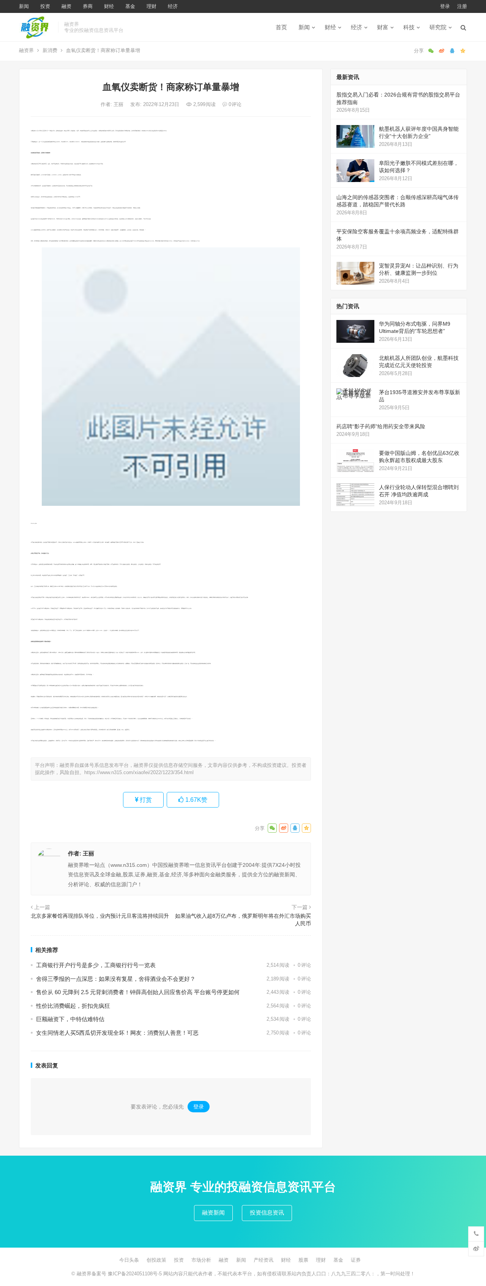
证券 (356, 1260)
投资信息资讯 (267, 1212)
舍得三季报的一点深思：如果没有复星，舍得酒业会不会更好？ (116, 979)
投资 (45, 6)
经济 (173, 6)
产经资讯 (263, 1260)
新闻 (24, 6)
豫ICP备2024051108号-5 (135, 1273)
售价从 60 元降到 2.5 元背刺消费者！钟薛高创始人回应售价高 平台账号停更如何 (138, 992)
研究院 (438, 27)
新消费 (50, 50)
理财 (151, 6)
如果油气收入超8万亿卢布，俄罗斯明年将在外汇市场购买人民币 (243, 919)
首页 (281, 27)
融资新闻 (213, 1212)
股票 (303, 1260)
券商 (88, 6)
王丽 (119, 104)
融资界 (26, 50)
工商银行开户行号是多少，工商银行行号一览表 (96, 965)
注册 (462, 6)
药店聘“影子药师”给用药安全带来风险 (380, 426)
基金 (130, 6)
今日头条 (129, 1260)
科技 (409, 27)
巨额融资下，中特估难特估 (70, 1019)
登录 (445, 6)
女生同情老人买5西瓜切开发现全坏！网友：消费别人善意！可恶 (117, 1032)
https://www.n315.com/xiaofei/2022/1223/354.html (139, 772)
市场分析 (201, 1260)
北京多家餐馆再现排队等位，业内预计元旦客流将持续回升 (100, 916)
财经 (109, 6)
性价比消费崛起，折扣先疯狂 (73, 1006)
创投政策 (156, 1260)
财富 (382, 27)
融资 (66, 6)
